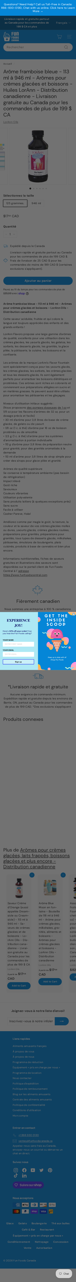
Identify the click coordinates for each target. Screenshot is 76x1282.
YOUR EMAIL (8, 650)
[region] (38, 8)
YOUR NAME (8, 640)
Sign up (18, 662)
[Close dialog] (73, 614)
